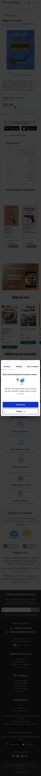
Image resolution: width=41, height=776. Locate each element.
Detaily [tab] (19, 366)
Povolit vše (20, 405)
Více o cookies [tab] (32, 366)
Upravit (19, 411)
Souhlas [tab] (7, 366)
